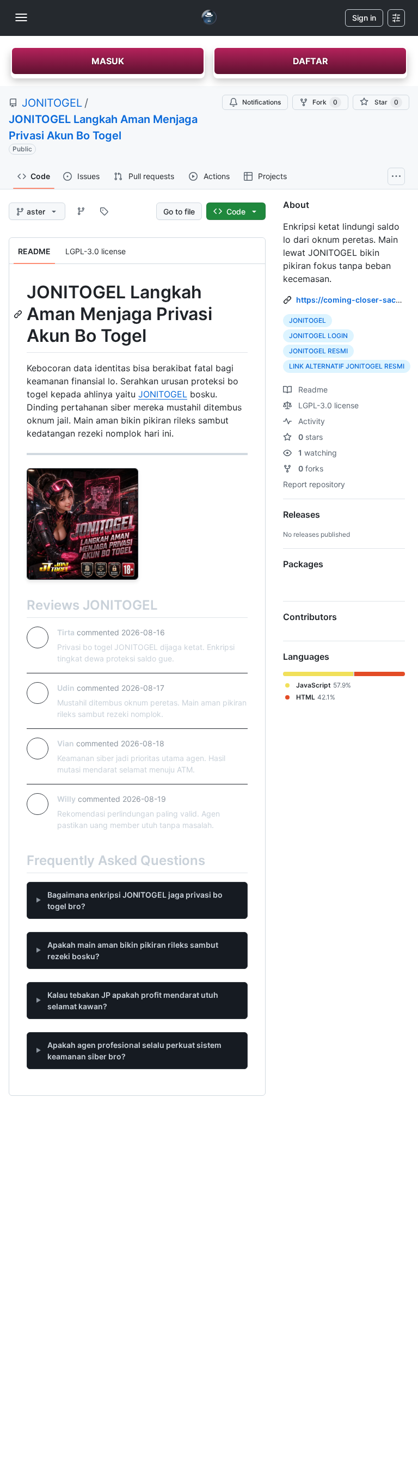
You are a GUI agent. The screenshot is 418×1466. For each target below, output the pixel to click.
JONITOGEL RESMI (318, 351)
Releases (301, 514)
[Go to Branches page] (81, 211)
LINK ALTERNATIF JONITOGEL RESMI (346, 366)
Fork (324, 102)
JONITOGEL (52, 102)
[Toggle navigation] (21, 17)
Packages (303, 564)
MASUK (107, 61)
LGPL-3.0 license (327, 405)
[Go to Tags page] (104, 211)
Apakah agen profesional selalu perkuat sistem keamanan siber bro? (134, 1050)
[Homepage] (209, 18)
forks (310, 468)
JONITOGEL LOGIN (318, 336)
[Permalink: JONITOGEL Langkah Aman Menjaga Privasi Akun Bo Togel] (19, 314)
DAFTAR (310, 61)
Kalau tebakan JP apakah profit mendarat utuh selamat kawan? (132, 1000)
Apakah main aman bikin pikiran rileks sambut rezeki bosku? (132, 950)
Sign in (364, 17)
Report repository (314, 484)
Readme (312, 389)
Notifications (261, 102)
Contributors (310, 616)
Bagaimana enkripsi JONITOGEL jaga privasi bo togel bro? (135, 900)
